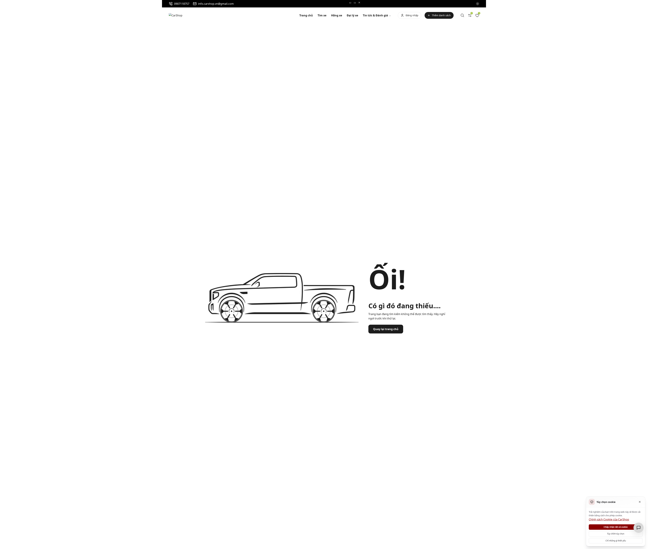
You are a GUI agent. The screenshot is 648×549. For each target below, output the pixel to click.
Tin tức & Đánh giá (376, 15)
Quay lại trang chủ (385, 329)
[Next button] (350, 3)
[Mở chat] (638, 528)
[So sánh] (470, 15)
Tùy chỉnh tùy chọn (615, 533)
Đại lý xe (352, 15)
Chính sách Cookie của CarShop (609, 519)
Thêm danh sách (441, 15)
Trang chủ (306, 15)
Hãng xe (336, 15)
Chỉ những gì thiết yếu (615, 540)
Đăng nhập (412, 15)
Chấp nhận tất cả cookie (616, 527)
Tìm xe (322, 15)
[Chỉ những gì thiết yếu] (639, 502)
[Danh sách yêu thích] (477, 15)
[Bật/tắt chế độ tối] (477, 3)
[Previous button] (354, 3)
